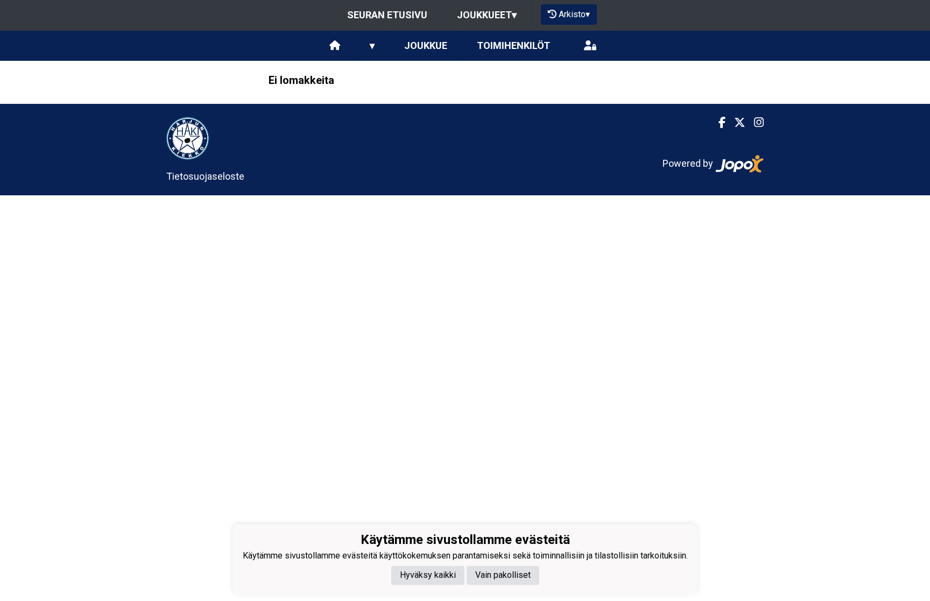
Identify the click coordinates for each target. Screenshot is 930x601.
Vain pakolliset (503, 575)
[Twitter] (735, 123)
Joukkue (425, 45)
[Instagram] (754, 123)
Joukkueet (487, 14)
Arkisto (574, 14)
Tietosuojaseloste (205, 176)
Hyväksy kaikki (428, 575)
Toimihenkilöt (513, 45)
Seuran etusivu (387, 14)
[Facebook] (717, 123)
